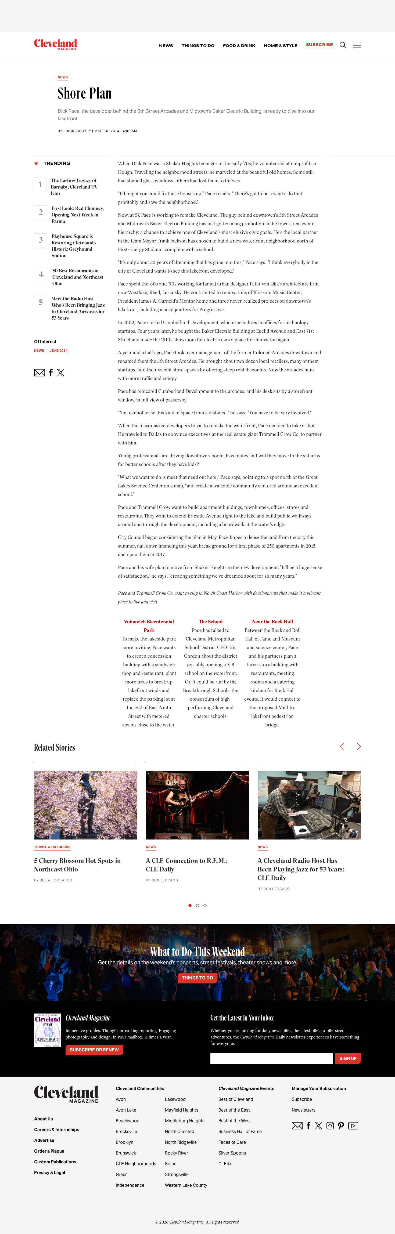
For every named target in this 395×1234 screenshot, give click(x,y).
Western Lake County (186, 1185)
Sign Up (348, 1058)
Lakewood (175, 1099)
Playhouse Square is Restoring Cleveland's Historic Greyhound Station (74, 246)
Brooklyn (124, 1142)
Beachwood (127, 1121)
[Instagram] (330, 1125)
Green (122, 1174)
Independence (130, 1185)
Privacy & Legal (49, 1172)
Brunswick (126, 1153)
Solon (171, 1164)
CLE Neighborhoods (136, 1164)
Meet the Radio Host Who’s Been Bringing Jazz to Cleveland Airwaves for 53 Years (78, 308)
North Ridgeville (181, 1142)
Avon (121, 1099)
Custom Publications (55, 1162)
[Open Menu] (357, 46)
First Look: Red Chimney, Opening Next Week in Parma (78, 215)
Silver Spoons (232, 1153)
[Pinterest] (341, 1125)
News (166, 45)
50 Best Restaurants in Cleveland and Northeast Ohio (77, 277)
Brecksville (126, 1131)
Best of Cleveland (235, 1099)
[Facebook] (308, 1125)
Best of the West (234, 1121)
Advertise (44, 1140)
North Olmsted (179, 1131)
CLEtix (224, 1164)
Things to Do (198, 45)
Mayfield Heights (181, 1110)
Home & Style (280, 45)
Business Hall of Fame (240, 1131)
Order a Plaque (49, 1151)
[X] (318, 1125)
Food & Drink (239, 45)
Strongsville (177, 1174)
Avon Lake (126, 1110)
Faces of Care (232, 1142)
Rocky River (176, 1153)
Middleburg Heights (184, 1121)
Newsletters (303, 1110)
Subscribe (319, 44)
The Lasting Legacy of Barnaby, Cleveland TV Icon (74, 187)
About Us (43, 1119)
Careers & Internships (56, 1129)
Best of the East (234, 1110)
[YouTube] (353, 1125)
